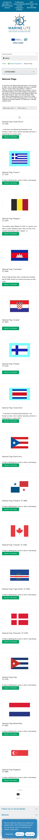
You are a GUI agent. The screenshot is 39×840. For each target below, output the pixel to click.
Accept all (30, 834)
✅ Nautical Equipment (15, 63)
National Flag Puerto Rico (12, 457)
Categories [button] (19, 72)
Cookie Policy (14, 829)
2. (21, 794)
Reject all (20, 834)
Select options (10, 137)
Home (4, 63)
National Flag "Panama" (14, 501)
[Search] (36, 54)
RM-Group (35, 838)
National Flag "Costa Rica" (12, 408)
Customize (9, 834)
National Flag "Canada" (14, 545)
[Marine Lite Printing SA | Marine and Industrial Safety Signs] (19, 23)
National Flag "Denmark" (15, 633)
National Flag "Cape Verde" (16, 589)
